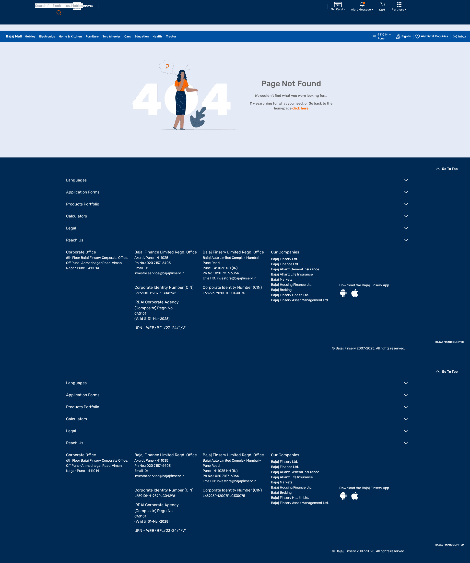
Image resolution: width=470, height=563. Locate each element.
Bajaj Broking (281, 290)
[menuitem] (384, 36)
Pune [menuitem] (381, 38)
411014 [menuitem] (382, 34)
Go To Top (450, 169)
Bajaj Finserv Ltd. (284, 259)
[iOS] (355, 293)
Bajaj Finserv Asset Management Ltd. (300, 300)
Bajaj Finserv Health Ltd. (290, 295)
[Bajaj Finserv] (83, 6)
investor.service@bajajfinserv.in (159, 273)
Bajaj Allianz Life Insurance (292, 274)
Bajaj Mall (14, 36)
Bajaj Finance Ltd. (285, 264)
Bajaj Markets (281, 279)
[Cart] (382, 4)
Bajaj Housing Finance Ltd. (291, 285)
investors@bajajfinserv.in (236, 278)
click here (300, 108)
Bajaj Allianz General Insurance (295, 269)
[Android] (343, 293)
